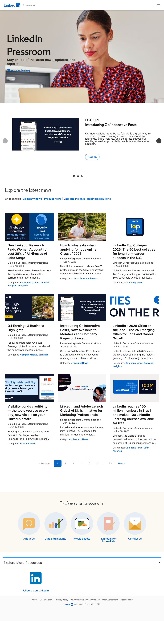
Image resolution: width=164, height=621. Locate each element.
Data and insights (74, 198)
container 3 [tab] (82, 176)
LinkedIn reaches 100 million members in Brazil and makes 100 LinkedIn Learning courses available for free (133, 414)
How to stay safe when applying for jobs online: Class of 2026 (78, 249)
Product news (52, 198)
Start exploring (18, 70)
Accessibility (126, 600)
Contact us (135, 538)
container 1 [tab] (74, 176)
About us (29, 538)
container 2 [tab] (78, 176)
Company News (134, 282)
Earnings (44, 354)
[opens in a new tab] (35, 588)
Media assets (82, 538)
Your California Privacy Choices (85, 600)
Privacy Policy (61, 600)
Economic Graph (29, 282)
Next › (121, 463)
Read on (92, 156)
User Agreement (110, 600)
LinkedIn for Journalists (108, 540)
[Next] (158, 140)
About (34, 600)
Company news (32, 198)
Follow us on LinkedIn (35, 590)
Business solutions (99, 198)
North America (81, 278)
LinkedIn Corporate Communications (28, 262)
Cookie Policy (46, 600)
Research (23, 285)
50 (110, 463)
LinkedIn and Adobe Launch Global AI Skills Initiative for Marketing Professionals (81, 410)
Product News (80, 363)
